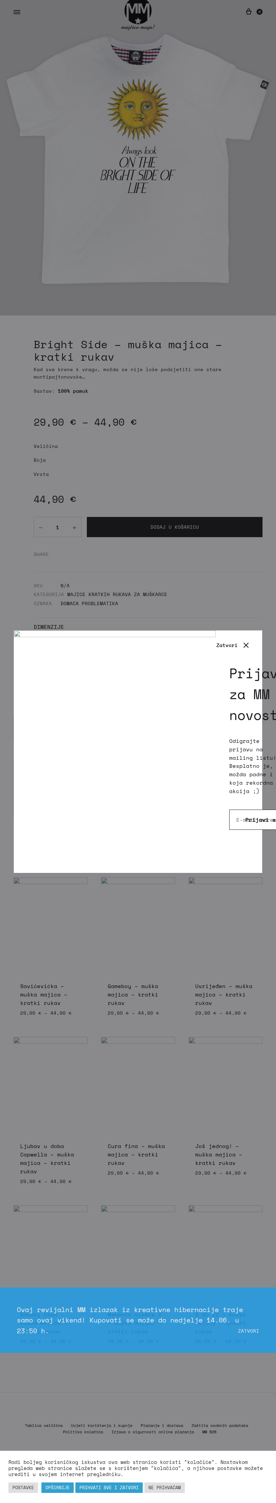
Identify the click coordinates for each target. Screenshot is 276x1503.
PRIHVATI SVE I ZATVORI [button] (109, 1487)
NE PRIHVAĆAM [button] (164, 1487)
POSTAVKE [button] (23, 1487)
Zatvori (248, 1330)
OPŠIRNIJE (57, 1487)
